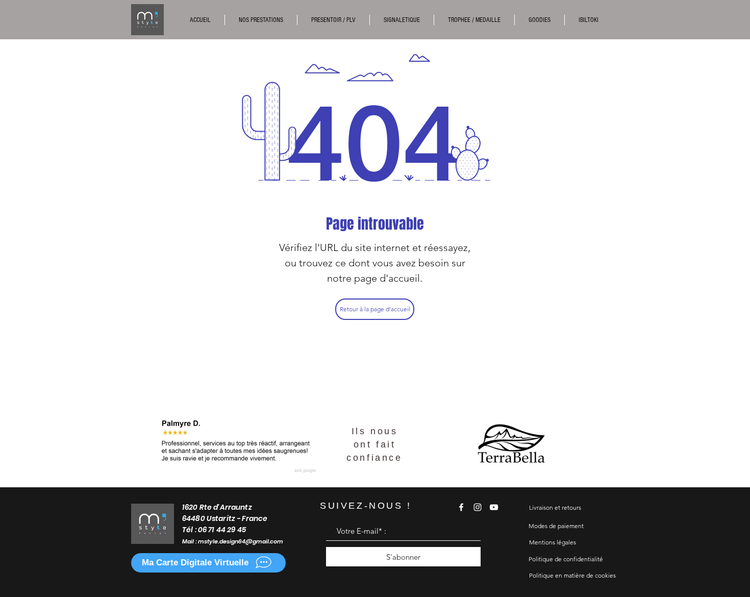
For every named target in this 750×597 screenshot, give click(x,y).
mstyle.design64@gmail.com (241, 541)
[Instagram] (477, 507)
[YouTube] (494, 507)
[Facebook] (461, 507)
